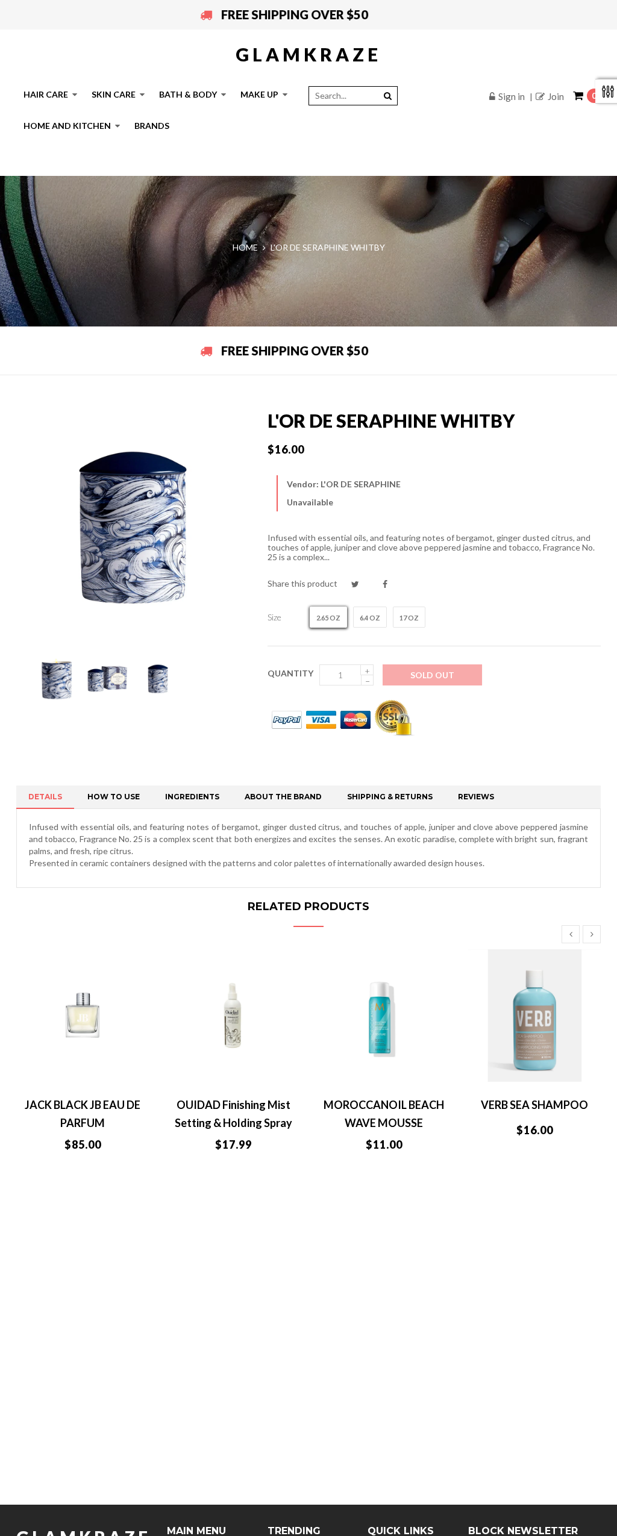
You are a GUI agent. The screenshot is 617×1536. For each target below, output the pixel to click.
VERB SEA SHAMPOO (534, 1104)
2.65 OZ (328, 618)
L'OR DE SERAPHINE (361, 484)
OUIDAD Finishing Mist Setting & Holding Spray (233, 1113)
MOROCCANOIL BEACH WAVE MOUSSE (384, 1113)
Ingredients (192, 796)
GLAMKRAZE (308, 54)
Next (592, 934)
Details (45, 796)
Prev (571, 934)
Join (556, 96)
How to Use (113, 796)
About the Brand (283, 796)
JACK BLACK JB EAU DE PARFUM (82, 1113)
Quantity (290, 673)
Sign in (511, 96)
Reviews (476, 796)
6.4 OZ (370, 618)
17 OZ (409, 618)
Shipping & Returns (390, 796)
